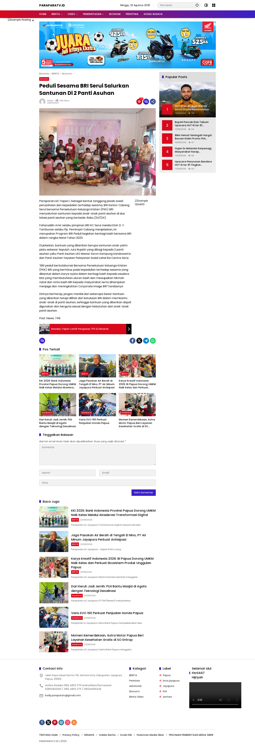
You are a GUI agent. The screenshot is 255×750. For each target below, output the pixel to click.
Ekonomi (44, 78)
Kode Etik (126, 735)
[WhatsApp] (153, 341)
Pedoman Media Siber (150, 735)
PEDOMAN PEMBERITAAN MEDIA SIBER (191, 735)
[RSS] (74, 722)
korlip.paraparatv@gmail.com (63, 695)
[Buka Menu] (214, 5)
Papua (167, 675)
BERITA (45, 373)
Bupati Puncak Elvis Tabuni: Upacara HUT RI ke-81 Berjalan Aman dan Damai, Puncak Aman (192, 123)
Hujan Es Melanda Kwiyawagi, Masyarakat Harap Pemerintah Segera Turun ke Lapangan (193, 150)
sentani (167, 697)
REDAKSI (89, 735)
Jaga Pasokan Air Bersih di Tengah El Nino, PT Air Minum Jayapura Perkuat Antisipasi (96, 384)
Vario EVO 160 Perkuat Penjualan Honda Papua (94, 421)
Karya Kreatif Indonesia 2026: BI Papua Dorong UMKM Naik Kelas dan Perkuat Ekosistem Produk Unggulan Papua (137, 384)
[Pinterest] (55, 722)
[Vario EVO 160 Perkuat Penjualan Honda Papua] (97, 404)
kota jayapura (171, 680)
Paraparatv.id (52, 5)
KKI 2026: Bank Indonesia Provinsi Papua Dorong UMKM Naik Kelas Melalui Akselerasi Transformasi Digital (57, 384)
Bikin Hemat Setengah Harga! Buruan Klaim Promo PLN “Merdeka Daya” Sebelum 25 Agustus (193, 137)
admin (50, 101)
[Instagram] (67, 722)
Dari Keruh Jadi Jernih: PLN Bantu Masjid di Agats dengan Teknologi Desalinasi (57, 423)
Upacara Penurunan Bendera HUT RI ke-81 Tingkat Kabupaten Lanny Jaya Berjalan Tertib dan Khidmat (193, 163)
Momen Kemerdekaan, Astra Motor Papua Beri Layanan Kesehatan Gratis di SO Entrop (137, 423)
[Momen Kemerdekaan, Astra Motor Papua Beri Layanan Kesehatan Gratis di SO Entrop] (137, 404)
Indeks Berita (107, 735)
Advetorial (47, 412)
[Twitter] (139, 341)
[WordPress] (61, 722)
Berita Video (136, 697)
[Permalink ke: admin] (43, 101)
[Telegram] (146, 341)
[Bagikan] (153, 102)
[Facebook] (132, 341)
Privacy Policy (70, 735)
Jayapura (168, 686)
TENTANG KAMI (48, 735)
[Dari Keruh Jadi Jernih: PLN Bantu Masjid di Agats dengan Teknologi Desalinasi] (57, 404)
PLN (165, 691)
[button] (197, 5)
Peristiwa (134, 680)
